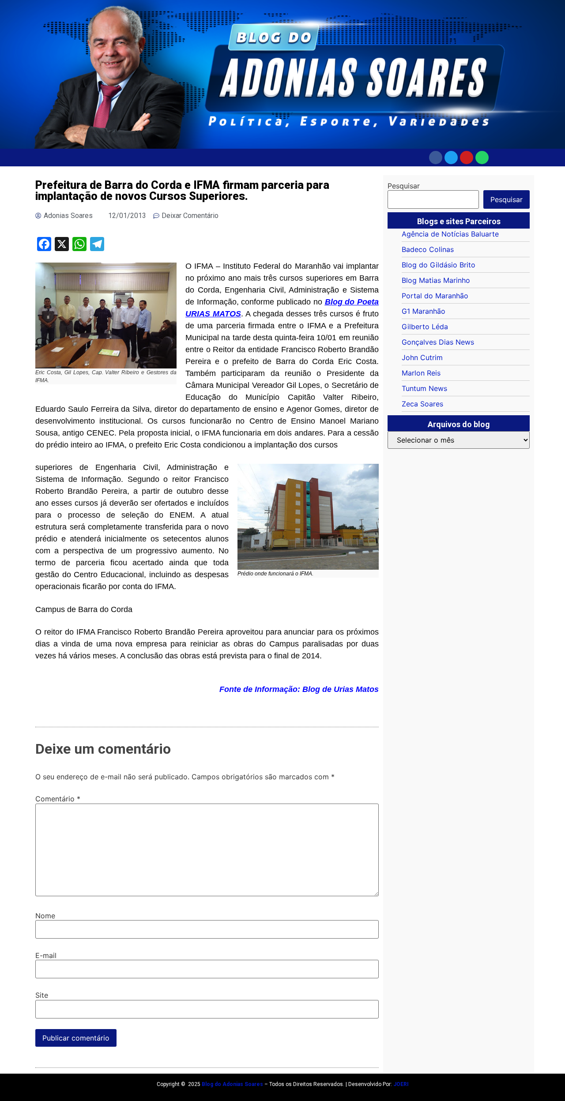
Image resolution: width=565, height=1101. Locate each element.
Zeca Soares (422, 403)
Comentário (57, 798)
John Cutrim (422, 357)
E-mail (45, 955)
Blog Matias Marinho (436, 280)
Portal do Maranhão (435, 295)
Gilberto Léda (425, 326)
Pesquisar (404, 185)
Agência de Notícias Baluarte (450, 233)
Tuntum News (424, 388)
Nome (45, 915)
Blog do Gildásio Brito (438, 264)
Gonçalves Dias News (438, 342)
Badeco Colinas (428, 249)
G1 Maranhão (423, 311)
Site (41, 995)
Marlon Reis (421, 372)
